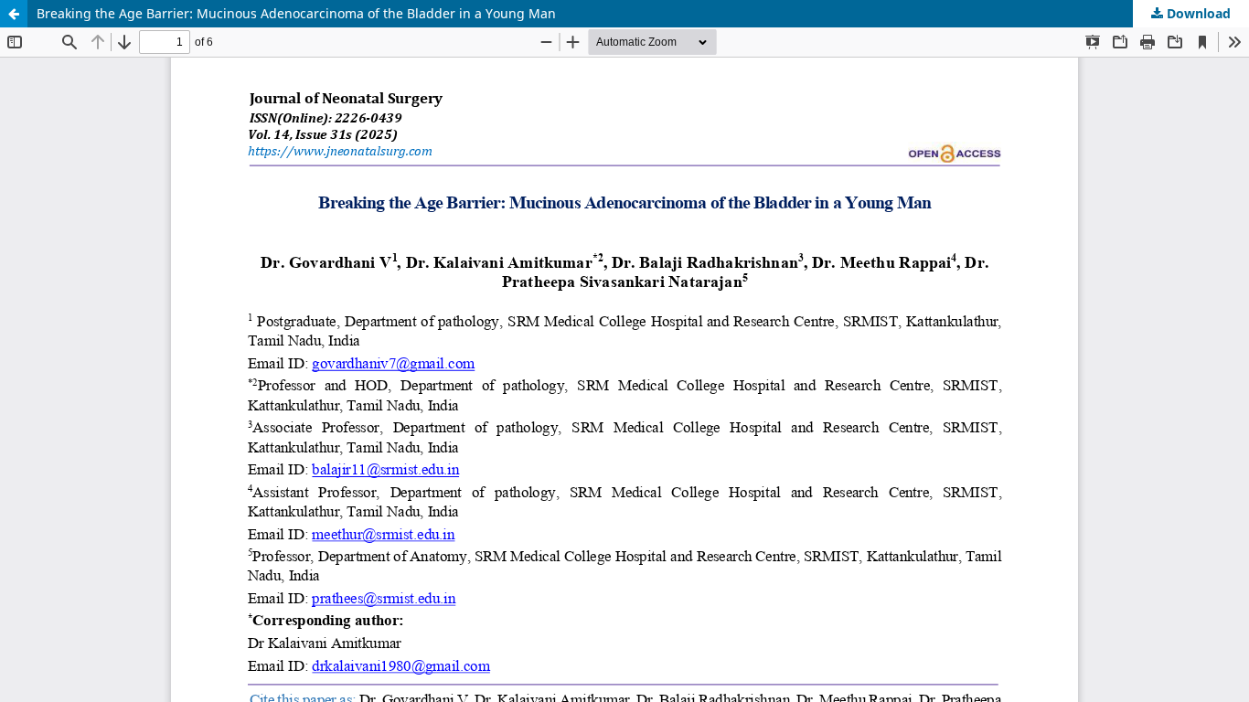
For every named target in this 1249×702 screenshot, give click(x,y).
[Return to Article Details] (13, 13)
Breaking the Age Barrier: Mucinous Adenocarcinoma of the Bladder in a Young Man (296, 13)
